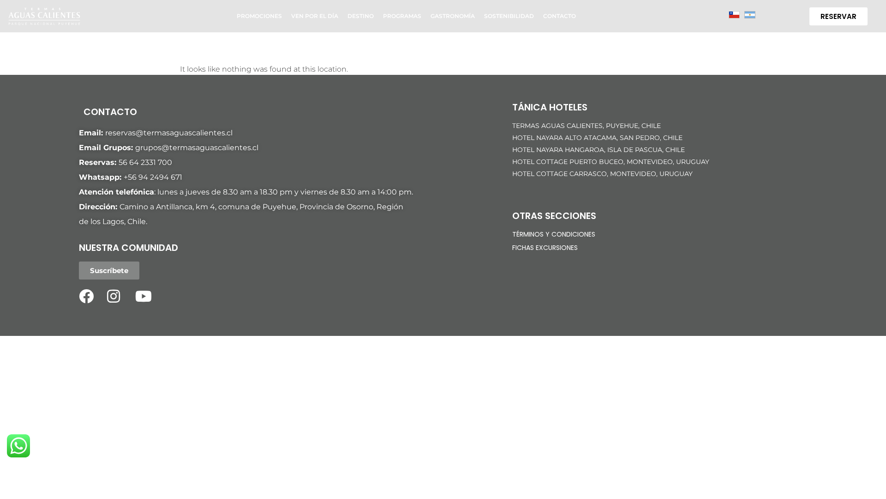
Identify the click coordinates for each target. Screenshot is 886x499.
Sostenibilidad (509, 15)
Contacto (559, 15)
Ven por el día (314, 15)
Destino (360, 15)
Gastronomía (453, 15)
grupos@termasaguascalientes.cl (196, 147)
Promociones (259, 15)
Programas (402, 15)
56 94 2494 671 (155, 177)
